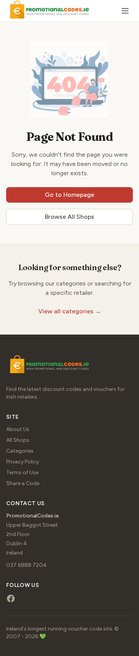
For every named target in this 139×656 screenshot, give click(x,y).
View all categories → (69, 311)
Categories (20, 451)
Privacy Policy (22, 461)
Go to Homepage (69, 194)
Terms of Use (22, 472)
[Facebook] (10, 598)
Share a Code (22, 483)
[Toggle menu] (125, 11)
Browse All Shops (69, 216)
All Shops (17, 440)
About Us (17, 429)
